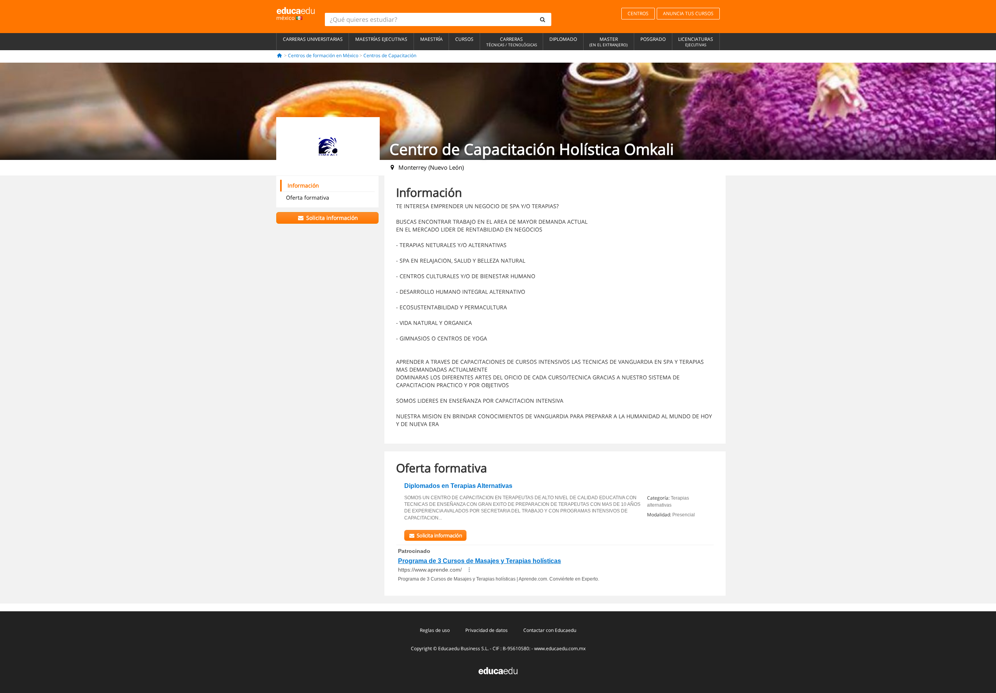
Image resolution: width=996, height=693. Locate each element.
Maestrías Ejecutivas (381, 39)
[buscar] (543, 19)
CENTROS (638, 13)
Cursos (464, 39)
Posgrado (653, 39)
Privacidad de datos (486, 630)
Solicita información (331, 217)
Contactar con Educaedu (549, 630)
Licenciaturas (695, 41)
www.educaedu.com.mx (560, 648)
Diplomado (563, 39)
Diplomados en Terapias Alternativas (458, 485)
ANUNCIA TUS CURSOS (688, 13)
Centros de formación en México (323, 55)
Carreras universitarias (313, 39)
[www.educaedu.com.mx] (498, 670)
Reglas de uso (435, 630)
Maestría (431, 39)
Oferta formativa (307, 197)
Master (608, 41)
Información (303, 185)
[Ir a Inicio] (279, 55)
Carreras (511, 41)
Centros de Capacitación (389, 55)
